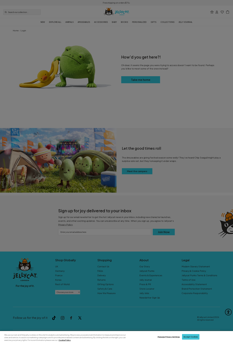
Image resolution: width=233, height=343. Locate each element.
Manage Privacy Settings (169, 337)
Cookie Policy (65, 340)
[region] (116, 337)
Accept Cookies (191, 337)
